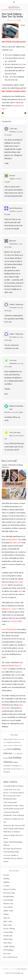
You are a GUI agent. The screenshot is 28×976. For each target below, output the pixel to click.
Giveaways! (14, 753)
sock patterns (16, 105)
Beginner (10, 742)
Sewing (6, 875)
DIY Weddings (8, 950)
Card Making (8, 900)
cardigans (5, 745)
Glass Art (6, 918)
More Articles (10, 781)
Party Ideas (7, 943)
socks (23, 769)
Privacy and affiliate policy (17, 973)
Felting (5, 914)
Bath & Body (8, 939)
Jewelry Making (9, 928)
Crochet (6, 885)
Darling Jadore (11, 539)
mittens (20, 765)
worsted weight (15, 621)
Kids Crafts (7, 925)
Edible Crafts (8, 910)
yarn (19, 64)
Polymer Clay (8, 903)
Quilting (6, 882)
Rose (11, 360)
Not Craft (6, 953)
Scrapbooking (8, 896)
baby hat (20, 739)
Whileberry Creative (9, 609)
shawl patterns (17, 769)
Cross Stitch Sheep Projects (13, 786)
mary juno (13, 432)
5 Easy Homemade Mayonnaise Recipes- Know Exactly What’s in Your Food (13, 805)
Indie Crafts (7, 921)
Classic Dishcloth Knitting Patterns (12, 466)
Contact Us (7, 973)
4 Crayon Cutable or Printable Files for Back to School (13, 858)
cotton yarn (16, 542)
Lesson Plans (8, 932)
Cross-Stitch (8, 907)
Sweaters (6, 772)
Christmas (10, 745)
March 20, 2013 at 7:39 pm (13, 412)
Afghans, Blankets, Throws (10, 739)
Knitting (14, 7)
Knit (10, 757)
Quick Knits (6, 769)
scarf (12, 769)
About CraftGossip (21, 969)
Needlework (7, 935)
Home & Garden (9, 889)
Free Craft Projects (10, 957)
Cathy (11, 128)
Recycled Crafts (9, 893)
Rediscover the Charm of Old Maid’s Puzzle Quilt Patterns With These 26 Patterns (14, 828)
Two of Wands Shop (9, 629)
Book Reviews (17, 742)
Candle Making (9, 946)
